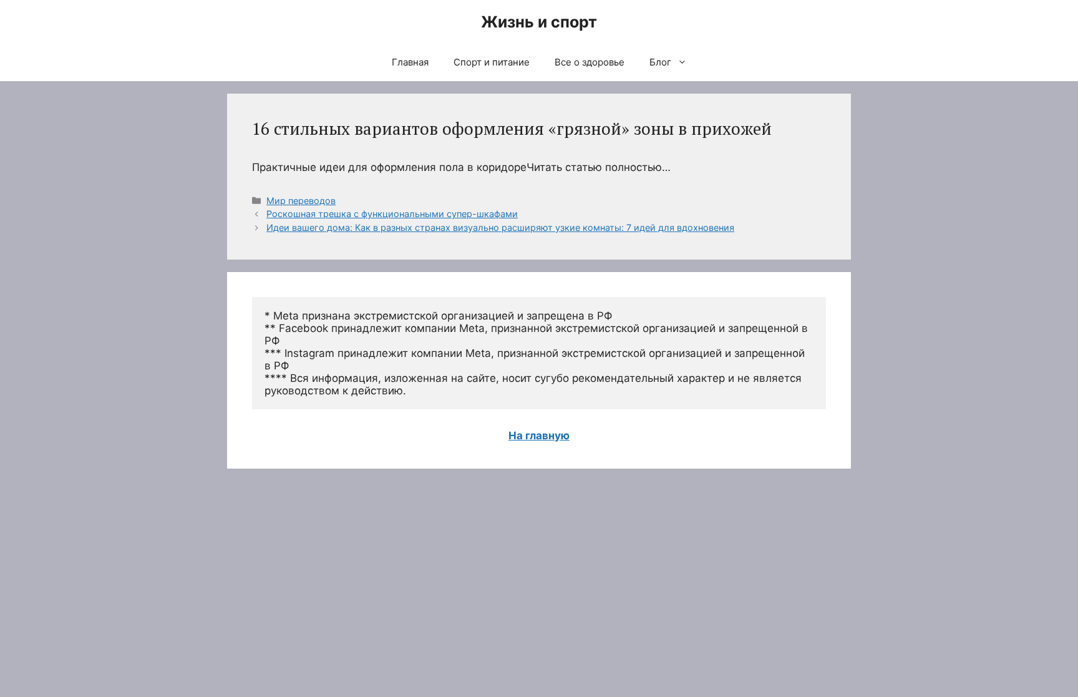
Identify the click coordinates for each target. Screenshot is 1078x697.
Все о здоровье (589, 62)
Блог (660, 62)
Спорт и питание (492, 62)
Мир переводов (301, 200)
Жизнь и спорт (539, 21)
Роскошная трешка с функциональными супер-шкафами (392, 213)
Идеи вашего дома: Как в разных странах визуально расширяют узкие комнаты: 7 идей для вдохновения (500, 227)
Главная (410, 62)
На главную (539, 435)
